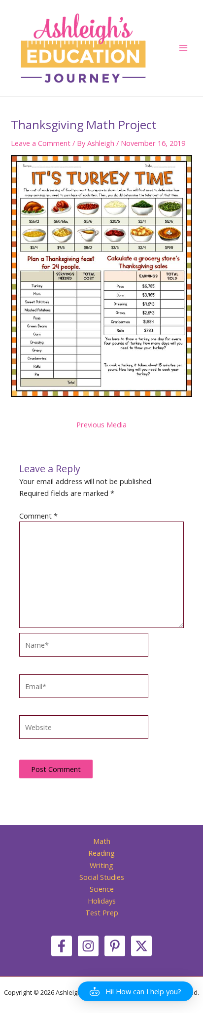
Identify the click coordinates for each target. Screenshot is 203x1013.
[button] (135, 991)
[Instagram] (88, 946)
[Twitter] (141, 946)
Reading (101, 853)
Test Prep (101, 912)
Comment (38, 516)
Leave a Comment (40, 143)
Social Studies (101, 877)
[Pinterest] (114, 946)
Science (102, 889)
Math (101, 841)
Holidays (102, 901)
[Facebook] (61, 946)
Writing (101, 865)
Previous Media (101, 424)
